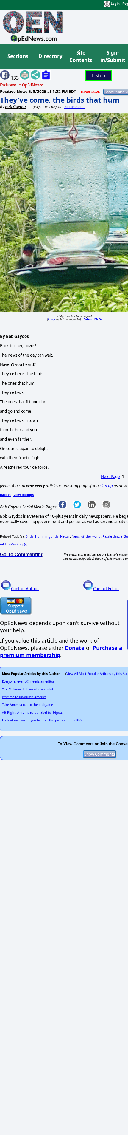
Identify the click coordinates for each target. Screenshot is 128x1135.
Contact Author (25, 588)
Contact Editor (106, 588)
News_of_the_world (86, 536)
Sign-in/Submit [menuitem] (112, 56)
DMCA (98, 319)
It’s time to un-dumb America (24, 697)
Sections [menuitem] (17, 56)
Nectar (65, 536)
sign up (106, 485)
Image (51, 319)
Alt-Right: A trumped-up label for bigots (32, 712)
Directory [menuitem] (50, 56)
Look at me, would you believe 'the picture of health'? (42, 720)
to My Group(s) (13, 544)
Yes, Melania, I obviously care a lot (27, 689)
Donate (75, 647)
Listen (98, 75)
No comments (74, 107)
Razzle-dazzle (112, 536)
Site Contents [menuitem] (80, 56)
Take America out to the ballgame (27, 705)
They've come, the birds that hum (60, 100)
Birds (29, 536)
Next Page (110, 476)
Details (88, 319)
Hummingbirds (46, 536)
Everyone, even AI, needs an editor (28, 681)
